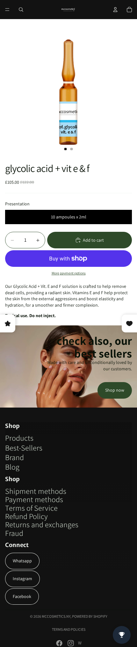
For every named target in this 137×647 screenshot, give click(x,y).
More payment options (69, 273)
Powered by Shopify (89, 616)
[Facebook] (59, 643)
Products (19, 438)
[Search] (21, 10)
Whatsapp (22, 561)
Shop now (114, 390)
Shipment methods (35, 491)
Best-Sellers (23, 448)
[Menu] (7, 9)
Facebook (22, 596)
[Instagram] (71, 643)
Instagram (22, 578)
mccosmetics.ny (56, 616)
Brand (14, 457)
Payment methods (34, 499)
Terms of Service (31, 508)
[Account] (115, 10)
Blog (12, 467)
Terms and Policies (68, 629)
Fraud (14, 533)
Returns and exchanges (41, 524)
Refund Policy (26, 516)
